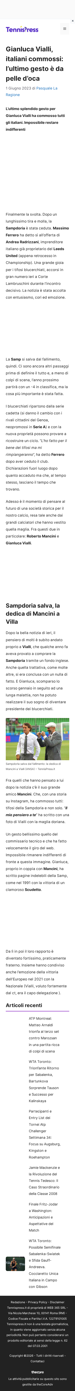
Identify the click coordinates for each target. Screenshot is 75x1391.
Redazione (18, 1302)
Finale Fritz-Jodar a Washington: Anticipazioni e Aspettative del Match (43, 1217)
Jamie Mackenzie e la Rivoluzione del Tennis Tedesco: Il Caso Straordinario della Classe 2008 (44, 1181)
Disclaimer (57, 1302)
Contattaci (37, 1361)
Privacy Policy (37, 1302)
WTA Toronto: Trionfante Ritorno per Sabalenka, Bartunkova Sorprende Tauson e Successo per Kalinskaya (44, 1081)
